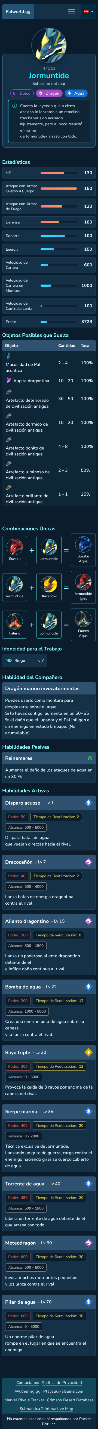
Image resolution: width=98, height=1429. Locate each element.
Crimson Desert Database (70, 1400)
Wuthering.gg (28, 1391)
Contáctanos (27, 1382)
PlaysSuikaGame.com (63, 1391)
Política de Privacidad (62, 1382)
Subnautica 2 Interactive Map (46, 1408)
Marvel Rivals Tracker (24, 1400)
